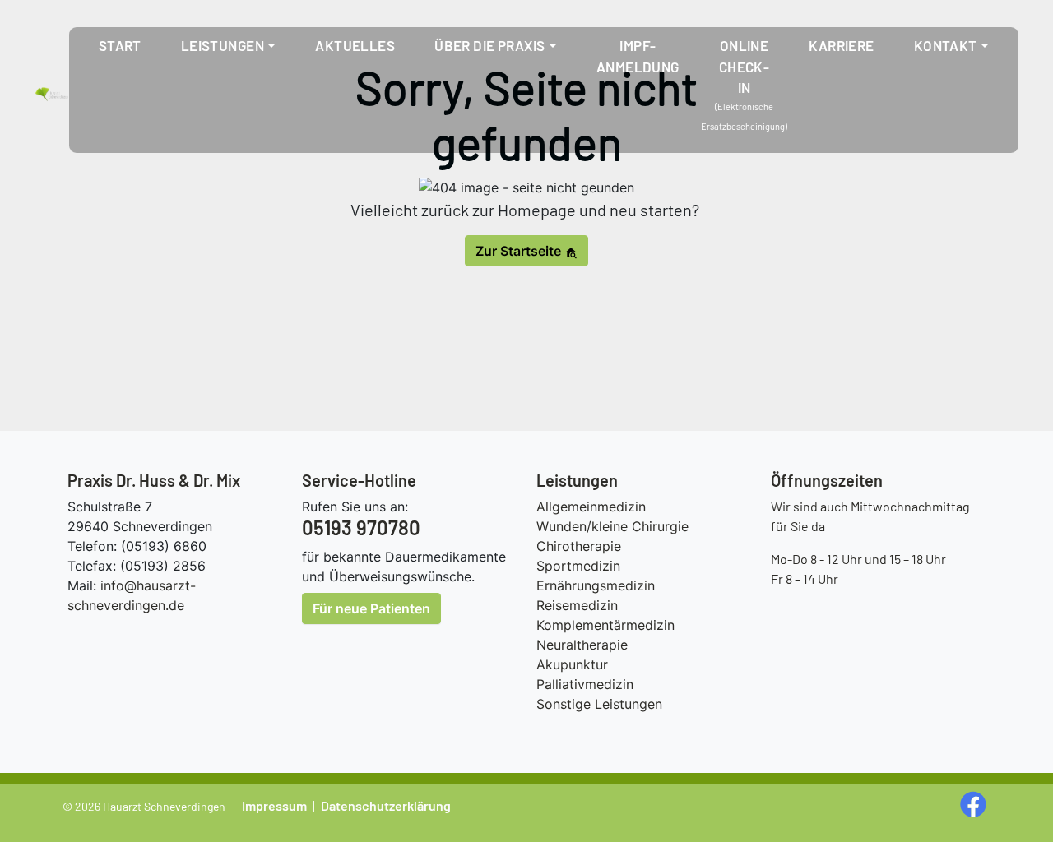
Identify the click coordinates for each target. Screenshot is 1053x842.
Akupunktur (572, 664)
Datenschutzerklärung (386, 805)
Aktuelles (355, 45)
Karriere (841, 45)
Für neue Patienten (371, 608)
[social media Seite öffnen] (975, 803)
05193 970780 (361, 527)
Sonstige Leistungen (599, 704)
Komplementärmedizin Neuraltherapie (605, 635)
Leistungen (222, 45)
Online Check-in (744, 66)
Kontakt (945, 45)
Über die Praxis (489, 45)
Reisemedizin (577, 605)
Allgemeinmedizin (591, 506)
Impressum (274, 805)
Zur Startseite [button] (519, 251)
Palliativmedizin (584, 684)
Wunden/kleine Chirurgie (612, 526)
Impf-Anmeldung (638, 56)
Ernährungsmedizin (595, 585)
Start (120, 45)
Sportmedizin (578, 565)
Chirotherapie (578, 546)
